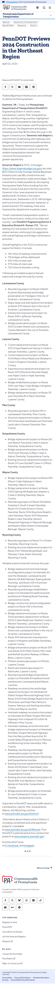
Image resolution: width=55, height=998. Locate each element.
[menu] (50, 8)
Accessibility (7, 978)
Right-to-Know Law (11, 963)
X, (6, 845)
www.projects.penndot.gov (29, 836)
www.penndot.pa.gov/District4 (22, 813)
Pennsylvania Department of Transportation (18, 15)
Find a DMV (7, 927)
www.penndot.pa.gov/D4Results (22, 829)
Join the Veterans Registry (14, 936)
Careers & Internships (12, 954)
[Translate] (37, 7)
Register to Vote (9, 922)
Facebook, (13, 845)
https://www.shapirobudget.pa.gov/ (22, 168)
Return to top (43, 868)
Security (5, 980)
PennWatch (7, 958)
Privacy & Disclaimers (22, 978)
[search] (44, 8)
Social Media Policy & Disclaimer (23, 980)
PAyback (6, 941)
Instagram (29, 845)
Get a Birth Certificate (12, 932)
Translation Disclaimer (41, 978)
